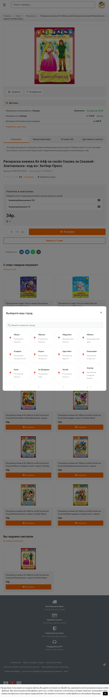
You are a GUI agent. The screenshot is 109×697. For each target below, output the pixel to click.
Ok (105, 694)
